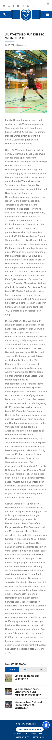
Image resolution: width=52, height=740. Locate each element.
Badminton (22, 45)
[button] (4, 14)
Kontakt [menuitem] (18, 733)
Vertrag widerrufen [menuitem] (30, 729)
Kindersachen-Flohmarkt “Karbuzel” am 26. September (29, 705)
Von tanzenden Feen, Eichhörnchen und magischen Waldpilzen (28, 692)
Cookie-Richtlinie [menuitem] (35, 733)
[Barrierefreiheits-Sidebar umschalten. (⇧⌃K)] (46, 724)
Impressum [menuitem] (38, 737)
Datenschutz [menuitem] (22, 737)
